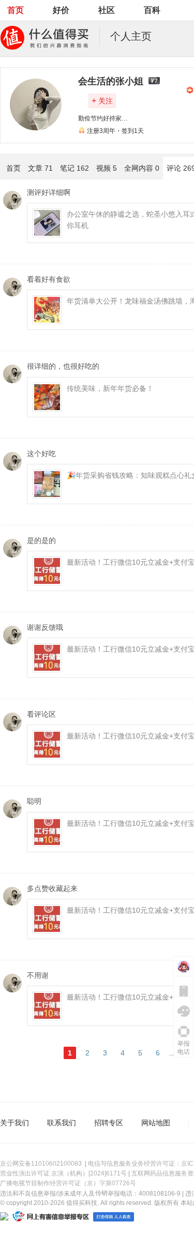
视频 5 (106, 168)
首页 (15, 10)
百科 (152, 10)
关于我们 (14, 1123)
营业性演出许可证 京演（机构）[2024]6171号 (63, 1173)
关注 (102, 100)
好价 (61, 10)
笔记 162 (74, 168)
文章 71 (40, 168)
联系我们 (61, 1123)
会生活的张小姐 (110, 81)
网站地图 (155, 1123)
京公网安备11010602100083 (41, 1163)
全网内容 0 (141, 168)
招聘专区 (108, 1123)
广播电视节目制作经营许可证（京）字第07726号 (68, 1183)
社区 (106, 10)
